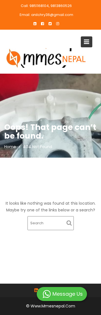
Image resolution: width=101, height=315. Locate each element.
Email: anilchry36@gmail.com (46, 14)
